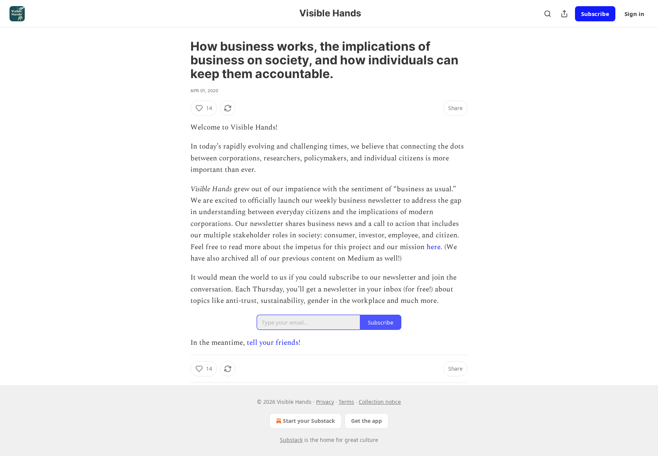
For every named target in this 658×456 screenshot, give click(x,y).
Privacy (325, 401)
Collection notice (380, 401)
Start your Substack (309, 420)
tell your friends (273, 342)
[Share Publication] (564, 13)
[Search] (547, 13)
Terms (346, 401)
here (433, 247)
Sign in (634, 14)
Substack (291, 439)
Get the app (366, 420)
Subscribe (595, 14)
